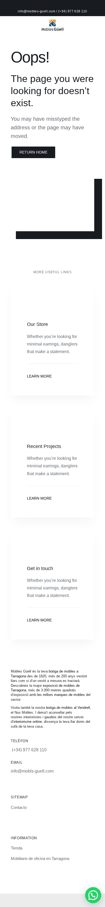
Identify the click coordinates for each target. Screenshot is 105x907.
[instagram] (39, 878)
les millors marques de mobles (61, 695)
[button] (93, 895)
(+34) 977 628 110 (72, 11)
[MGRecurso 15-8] (52, 21)
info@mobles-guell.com (37, 11)
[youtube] (66, 878)
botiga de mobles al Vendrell (68, 708)
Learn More (39, 376)
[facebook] (48, 878)
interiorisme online (27, 722)
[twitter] (57, 878)
